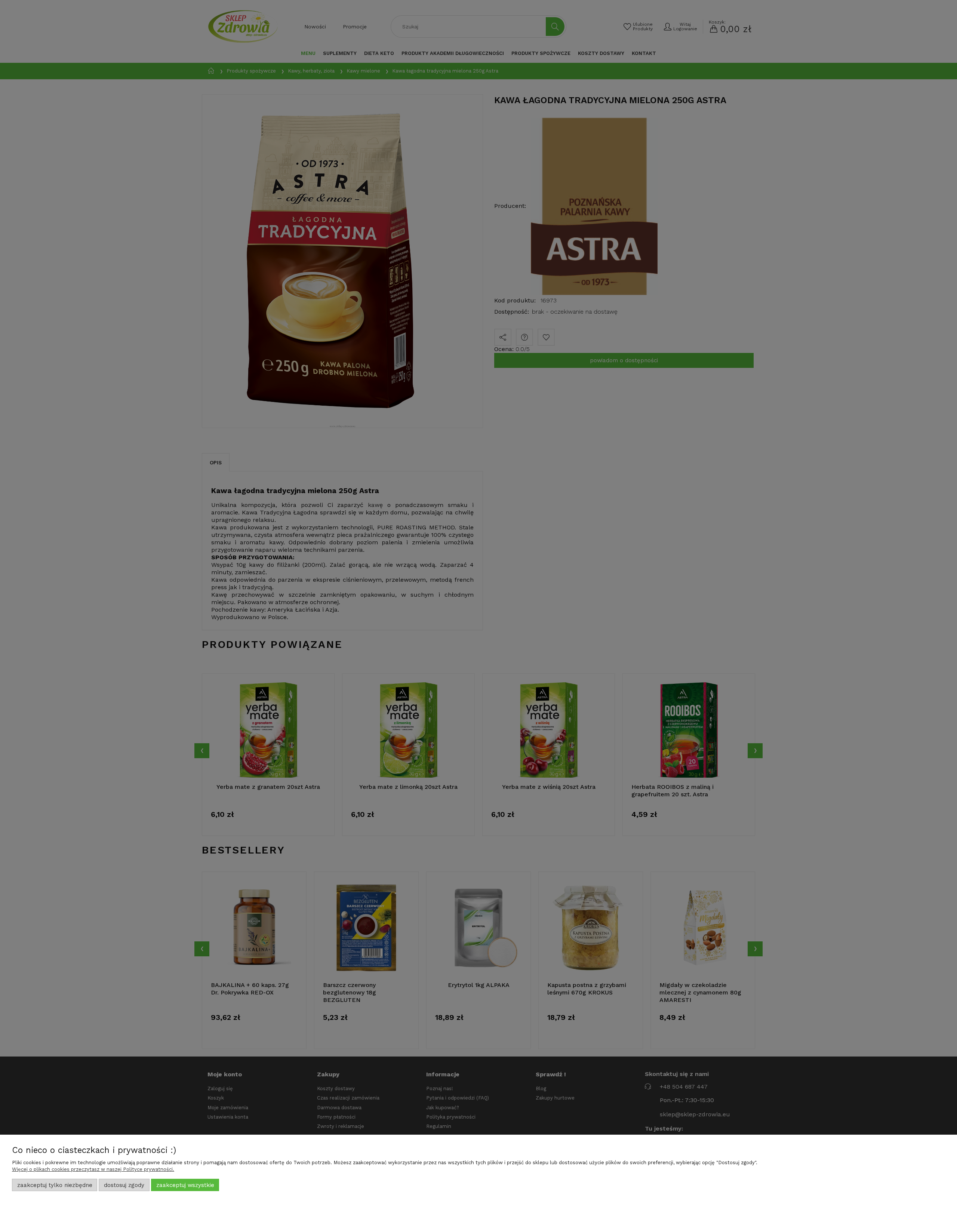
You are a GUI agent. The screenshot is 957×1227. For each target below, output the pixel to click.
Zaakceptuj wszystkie (185, 1185)
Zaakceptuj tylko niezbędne (54, 1185)
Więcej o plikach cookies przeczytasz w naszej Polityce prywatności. (93, 1169)
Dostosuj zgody (124, 1185)
